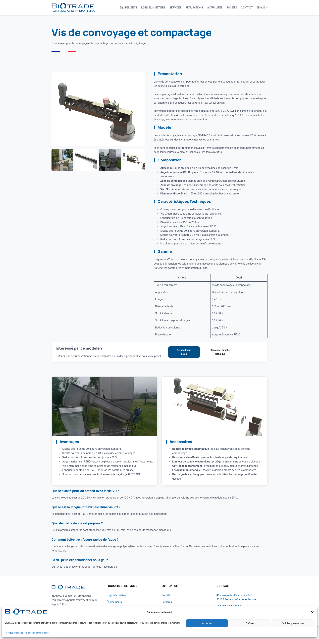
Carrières (166, 602)
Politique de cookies (14, 633)
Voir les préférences (293, 623)
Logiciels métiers (116, 595)
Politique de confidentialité (37, 633)
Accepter (207, 623)
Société (165, 595)
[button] (312, 612)
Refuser (250, 623)
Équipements (114, 602)
